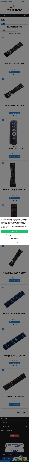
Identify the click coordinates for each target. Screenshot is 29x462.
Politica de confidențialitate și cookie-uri (17, 242)
